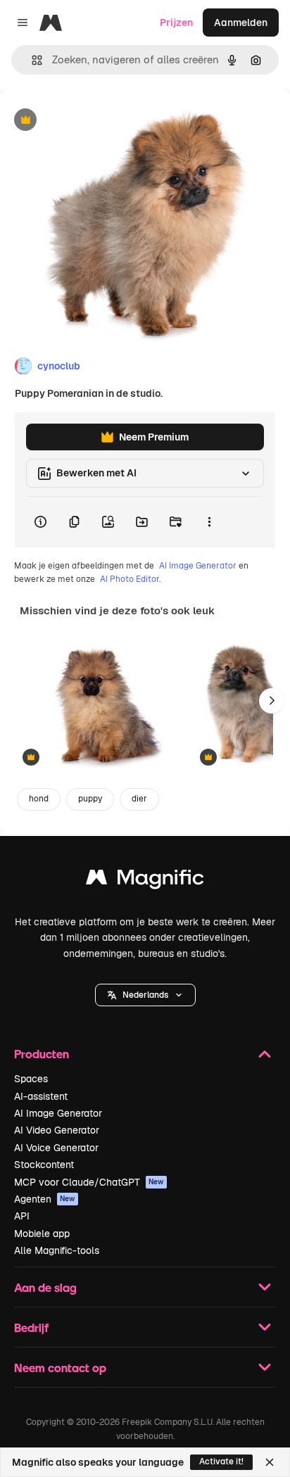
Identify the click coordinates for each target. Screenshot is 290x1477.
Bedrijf (31, 1327)
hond (39, 798)
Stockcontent (44, 1164)
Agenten (44, 1199)
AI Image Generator (198, 565)
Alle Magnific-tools (56, 1250)
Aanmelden (240, 22)
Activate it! (221, 1461)
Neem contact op (60, 1367)
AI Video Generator (56, 1130)
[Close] (269, 1462)
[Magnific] (145, 881)
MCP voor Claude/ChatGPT (89, 1182)
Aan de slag (45, 1287)
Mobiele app (42, 1233)
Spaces (31, 1078)
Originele (92, 120)
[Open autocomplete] (31, 60)
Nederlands (145, 995)
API (22, 1216)
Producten (41, 1053)
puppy (90, 798)
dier (139, 798)
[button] (145, 995)
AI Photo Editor (129, 579)
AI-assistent (41, 1096)
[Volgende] (271, 700)
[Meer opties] (209, 522)
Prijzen (176, 22)
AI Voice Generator (56, 1147)
